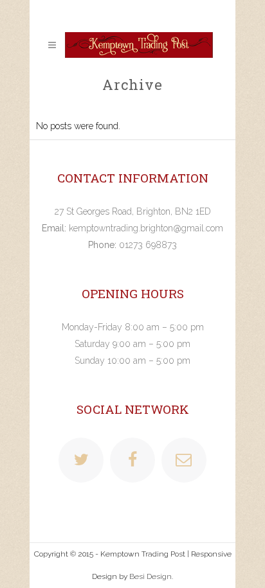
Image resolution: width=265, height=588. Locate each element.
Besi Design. (151, 576)
